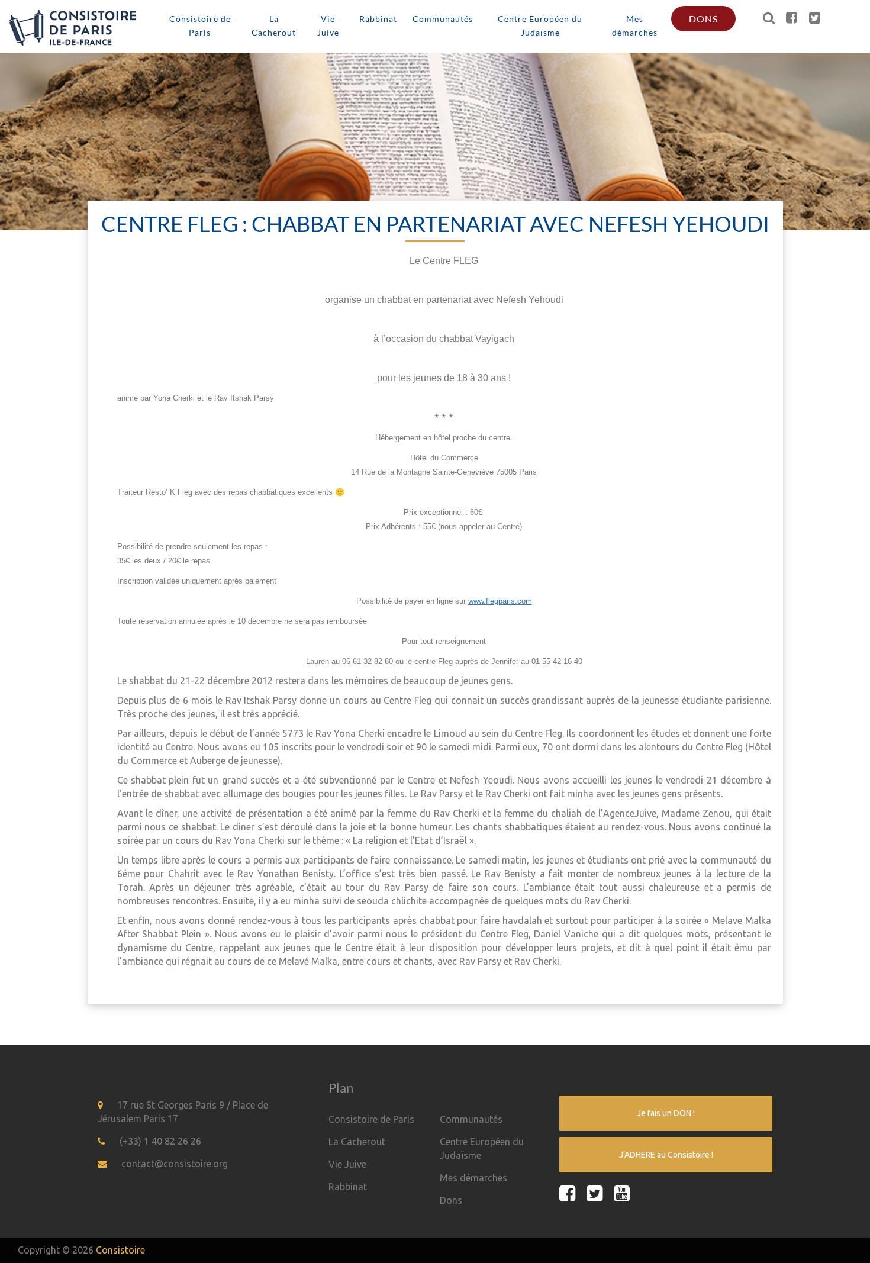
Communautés (443, 19)
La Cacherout (274, 25)
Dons (703, 18)
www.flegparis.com (500, 601)
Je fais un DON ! (666, 1113)
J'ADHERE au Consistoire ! (666, 1154)
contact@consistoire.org (174, 1163)
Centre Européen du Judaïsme (540, 25)
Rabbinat (378, 19)
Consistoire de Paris (200, 25)
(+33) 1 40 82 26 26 (160, 1141)
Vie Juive (328, 25)
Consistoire (120, 1250)
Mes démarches (635, 25)
